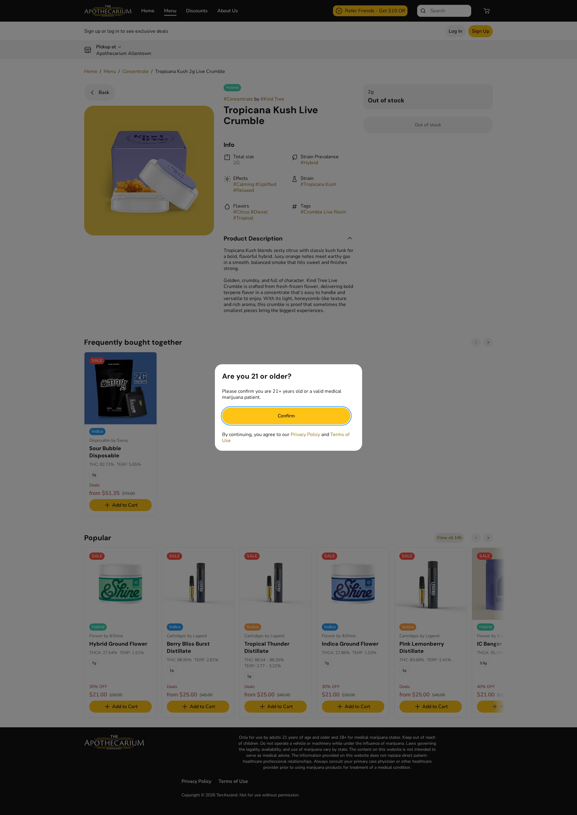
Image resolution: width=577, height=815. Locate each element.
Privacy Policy (305, 434)
